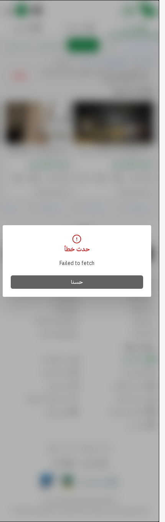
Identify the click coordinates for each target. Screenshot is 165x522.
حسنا (77, 282)
